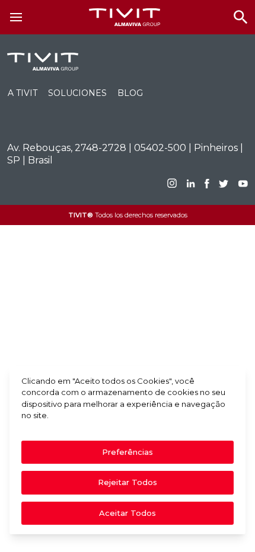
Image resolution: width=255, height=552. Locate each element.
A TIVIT (22, 93)
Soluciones (77, 93)
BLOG (130, 93)
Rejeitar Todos (127, 482)
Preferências (127, 452)
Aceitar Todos (127, 513)
